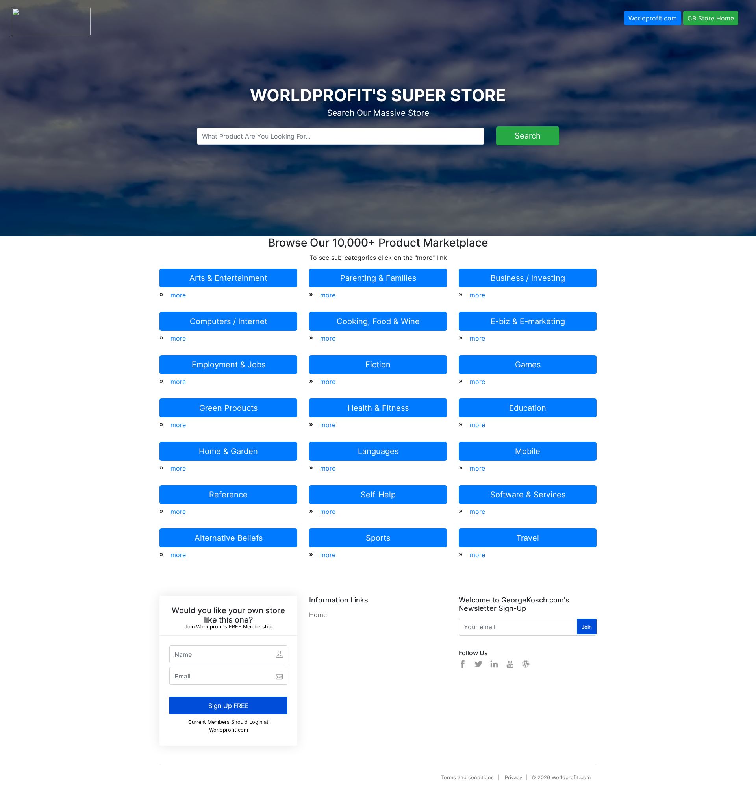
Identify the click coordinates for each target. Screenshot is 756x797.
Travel (527, 538)
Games (528, 364)
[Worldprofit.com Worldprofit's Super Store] (51, 21)
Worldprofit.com (652, 18)
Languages (378, 451)
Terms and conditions (467, 777)
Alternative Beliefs (229, 538)
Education (527, 408)
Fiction (378, 364)
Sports (378, 538)
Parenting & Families (378, 278)
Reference (228, 494)
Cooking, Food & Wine (378, 321)
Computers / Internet (228, 321)
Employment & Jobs (228, 364)
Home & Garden (228, 451)
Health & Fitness (378, 408)
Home (318, 615)
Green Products (228, 408)
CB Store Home (710, 18)
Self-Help (378, 494)
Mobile (527, 451)
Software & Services (527, 494)
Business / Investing (528, 278)
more (178, 295)
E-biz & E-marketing (528, 321)
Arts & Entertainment (228, 278)
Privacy (513, 777)
